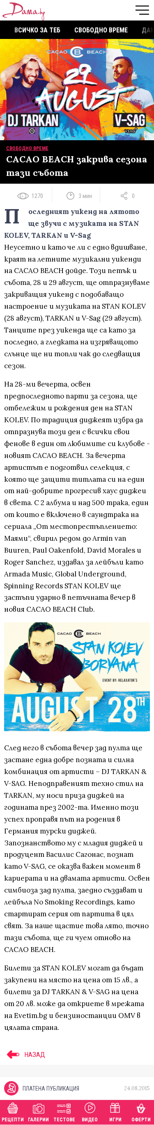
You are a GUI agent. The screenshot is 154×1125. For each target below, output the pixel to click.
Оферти (141, 1120)
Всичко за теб (37, 30)
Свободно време (101, 30)
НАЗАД (34, 1054)
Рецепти (13, 1120)
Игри (115, 1120)
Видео (90, 1120)
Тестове (64, 1120)
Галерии (38, 1120)
